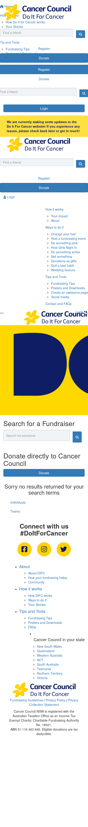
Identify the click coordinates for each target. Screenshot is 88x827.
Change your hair (63, 234)
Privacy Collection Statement (53, 702)
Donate (44, 58)
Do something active (65, 252)
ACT (40, 660)
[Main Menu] (2, 313)
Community (36, 582)
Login (44, 108)
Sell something (61, 256)
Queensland (45, 651)
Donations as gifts (63, 261)
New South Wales (49, 646)
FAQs (32, 627)
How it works (54, 209)
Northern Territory (50, 673)
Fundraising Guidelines (26, 700)
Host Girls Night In (64, 247)
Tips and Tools (55, 276)
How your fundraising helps (47, 577)
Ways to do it (54, 227)
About (55, 220)
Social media (60, 297)
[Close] (86, 313)
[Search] (80, 34)
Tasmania (44, 669)
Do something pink (64, 243)
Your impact (59, 216)
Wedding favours (63, 270)
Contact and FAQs (58, 303)
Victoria (42, 678)
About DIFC (36, 573)
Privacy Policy (55, 700)
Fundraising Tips (63, 283)
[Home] (44, 12)
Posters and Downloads (68, 288)
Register (44, 48)
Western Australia (49, 655)
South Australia (48, 664)
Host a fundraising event (68, 238)
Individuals (17, 502)
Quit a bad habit (62, 265)
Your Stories (37, 604)
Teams (15, 511)
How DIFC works (40, 595)
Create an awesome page (69, 292)
